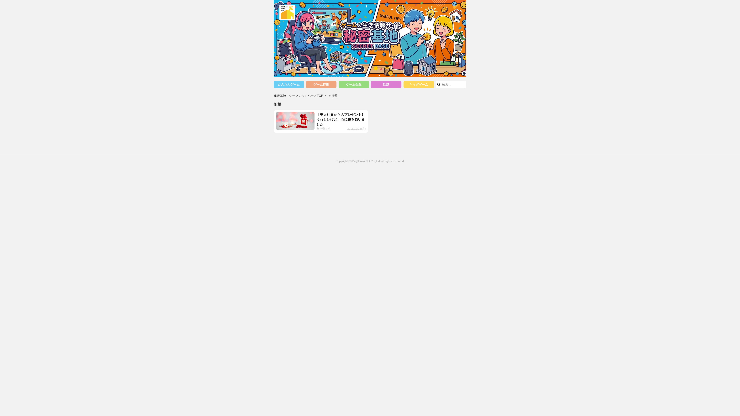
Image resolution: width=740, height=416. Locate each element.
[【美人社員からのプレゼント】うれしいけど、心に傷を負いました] (295, 121)
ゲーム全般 (354, 84)
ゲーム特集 (321, 84)
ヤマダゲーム (419, 84)
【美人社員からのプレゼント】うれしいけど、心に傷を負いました (340, 119)
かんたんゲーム (289, 84)
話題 (386, 84)
